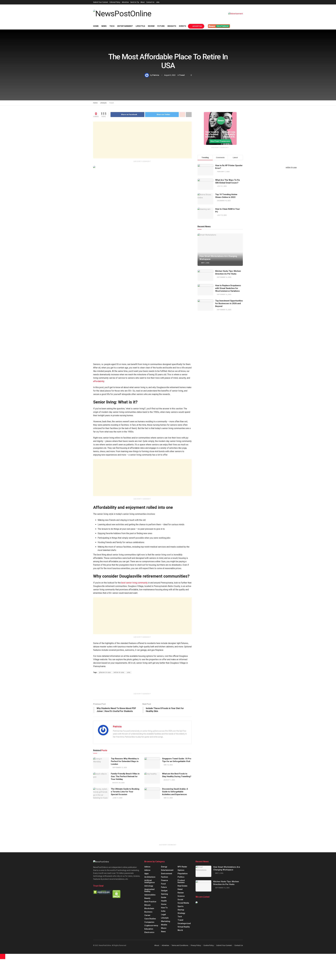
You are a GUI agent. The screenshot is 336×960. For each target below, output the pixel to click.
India (163, 911)
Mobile (164, 925)
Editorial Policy (115, 2)
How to (164, 908)
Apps (146, 873)
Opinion (181, 870)
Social (180, 899)
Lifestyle (140, 26)
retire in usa (119, 672)
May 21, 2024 (168, 798)
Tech (111, 26)
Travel (182, 75)
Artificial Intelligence (149, 881)
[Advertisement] (142, 140)
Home (96, 26)
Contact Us (150, 2)
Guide (163, 897)
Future (161, 26)
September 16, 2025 (223, 277)
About (142, 2)
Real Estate (182, 886)
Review (151, 26)
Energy (164, 867)
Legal (163, 914)
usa (128, 672)
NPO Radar (182, 867)
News (104, 26)
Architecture (149, 877)
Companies (149, 922)
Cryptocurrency (151, 925)
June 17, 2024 (117, 798)
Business (148, 912)
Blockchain (149, 908)
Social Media (183, 903)
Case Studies (150, 919)
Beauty (147, 898)
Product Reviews (181, 881)
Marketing (165, 921)
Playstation (183, 873)
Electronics (149, 932)
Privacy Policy (196, 945)
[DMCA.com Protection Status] (116, 894)
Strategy (181, 913)
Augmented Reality (149, 890)
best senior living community (134, 582)
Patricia (155, 75)
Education (148, 929)
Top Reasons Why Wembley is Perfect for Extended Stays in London (125, 761)
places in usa (105, 672)
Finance (164, 880)
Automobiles (150, 895)
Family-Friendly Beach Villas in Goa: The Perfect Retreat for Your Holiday (125, 776)
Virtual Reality (184, 927)
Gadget (164, 891)
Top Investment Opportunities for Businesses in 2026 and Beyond (229, 303)
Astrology (148, 886)
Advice (147, 867)
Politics (181, 877)
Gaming (164, 894)
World (180, 930)
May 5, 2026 (205, 263)
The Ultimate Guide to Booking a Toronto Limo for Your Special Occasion (125, 792)
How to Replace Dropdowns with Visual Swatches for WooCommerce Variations (228, 288)
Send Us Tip (134, 2)
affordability (98, 381)
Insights (171, 26)
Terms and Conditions (180, 945)
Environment (166, 873)
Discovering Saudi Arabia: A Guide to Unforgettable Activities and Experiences (175, 792)
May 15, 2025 (168, 765)
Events (182, 26)
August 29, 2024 (118, 783)
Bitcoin (147, 905)
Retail (180, 889)
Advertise (125, 2)
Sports (180, 906)
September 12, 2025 (119, 767)
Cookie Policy (208, 945)
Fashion (164, 877)
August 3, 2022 (169, 75)
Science (181, 896)
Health (164, 901)
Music (163, 928)
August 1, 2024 (169, 780)
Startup (181, 910)
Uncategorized (184, 923)
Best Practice (150, 902)
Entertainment (125, 26)
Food (163, 884)
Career (147, 915)
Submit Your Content (100, 2)
